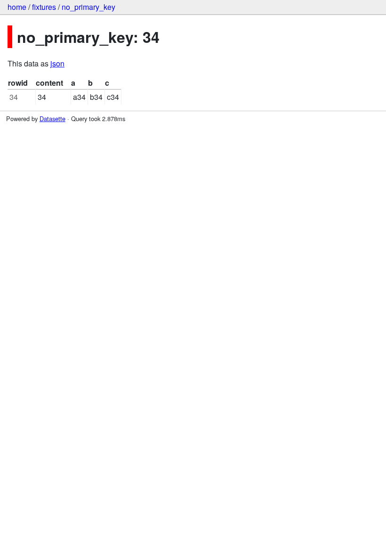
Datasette (52, 118)
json (57, 63)
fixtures (44, 6)
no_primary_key (88, 6)
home (17, 6)
